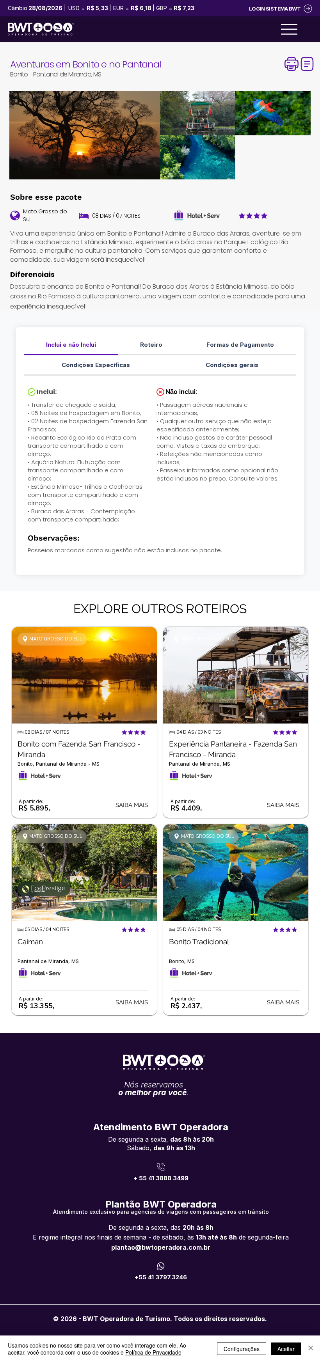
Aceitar (286, 1349)
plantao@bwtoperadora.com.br (160, 1247)
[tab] (71, 345)
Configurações (242, 1349)
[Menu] (289, 29)
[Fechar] (310, 1349)
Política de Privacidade (153, 1352)
